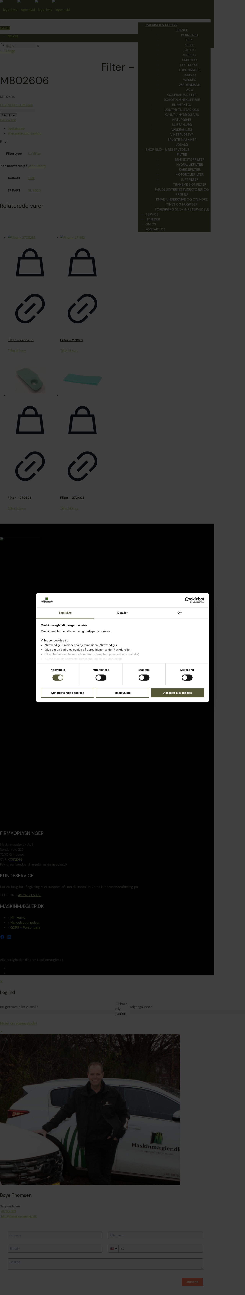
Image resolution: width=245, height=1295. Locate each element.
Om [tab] (179, 612)
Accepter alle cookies (177, 693)
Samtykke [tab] (65, 612)
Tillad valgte (122, 693)
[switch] (101, 677)
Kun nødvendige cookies (67, 693)
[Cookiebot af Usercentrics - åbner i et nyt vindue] (187, 600)
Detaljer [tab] (122, 612)
